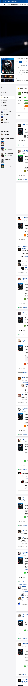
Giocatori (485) (4, 109)
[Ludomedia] (2, 1)
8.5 (25, 517)
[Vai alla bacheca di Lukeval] (19, 218)
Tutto (2, 87)
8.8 (25, 666)
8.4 (25, 629)
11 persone (25, 179)
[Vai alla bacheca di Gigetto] (19, 340)
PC (17, 62)
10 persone (25, 525)
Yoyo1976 (25, 643)
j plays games (24, 602)
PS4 (21, 62)
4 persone (25, 145)
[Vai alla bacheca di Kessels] (19, 409)
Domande (5, 100)
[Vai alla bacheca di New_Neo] (19, 498)
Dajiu (24, 439)
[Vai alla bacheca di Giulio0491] (19, 615)
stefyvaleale (24, 586)
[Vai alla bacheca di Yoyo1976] (19, 644)
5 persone (25, 469)
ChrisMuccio (24, 248)
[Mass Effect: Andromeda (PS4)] (7, 65)
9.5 (25, 573)
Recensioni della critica (8, 95)
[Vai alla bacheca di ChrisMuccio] (19, 680)
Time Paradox (24, 260)
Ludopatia (25, 244)
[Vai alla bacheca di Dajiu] (19, 440)
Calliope (23, 377)
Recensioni (5, 97)
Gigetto (25, 340)
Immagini (5, 89)
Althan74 (23, 597)
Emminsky (23, 472)
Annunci (5, 102)
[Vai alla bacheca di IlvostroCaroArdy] (19, 151)
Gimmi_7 (25, 674)
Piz (24, 124)
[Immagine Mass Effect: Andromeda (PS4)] (4, 77)
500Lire (25, 278)
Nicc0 (22, 530)
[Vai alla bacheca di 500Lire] (19, 279)
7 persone (25, 434)
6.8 (25, 171)
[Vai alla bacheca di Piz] (19, 125)
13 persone (25, 334)
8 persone (25, 307)
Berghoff (25, 372)
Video (4, 92)
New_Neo (25, 497)
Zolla (24, 312)
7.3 (25, 326)
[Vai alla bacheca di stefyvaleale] (19, 553)
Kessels (25, 408)
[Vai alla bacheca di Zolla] (19, 313)
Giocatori (5, 105)
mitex (22, 394)
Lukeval (25, 217)
